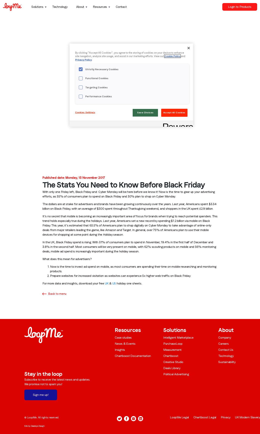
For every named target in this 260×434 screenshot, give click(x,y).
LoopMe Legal (179, 417)
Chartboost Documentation (133, 356)
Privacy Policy (83, 59)
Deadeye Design (38, 426)
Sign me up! (41, 395)
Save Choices (145, 112)
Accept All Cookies (174, 112)
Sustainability (227, 362)
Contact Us (225, 350)
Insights (120, 350)
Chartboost (170, 356)
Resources (100, 7)
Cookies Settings (85, 112)
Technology (60, 7)
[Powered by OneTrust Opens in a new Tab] (176, 124)
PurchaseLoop (173, 343)
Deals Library (171, 368)
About (80, 7)
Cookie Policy (172, 56)
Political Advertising (176, 374)
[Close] (188, 48)
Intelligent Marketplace (178, 337)
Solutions (37, 7)
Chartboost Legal (204, 417)
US (114, 283)
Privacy (225, 417)
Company (224, 337)
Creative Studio (173, 362)
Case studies (123, 337)
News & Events (125, 343)
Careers (223, 343)
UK (107, 283)
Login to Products (239, 7)
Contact (121, 7)
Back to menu (57, 294)
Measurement (172, 350)
